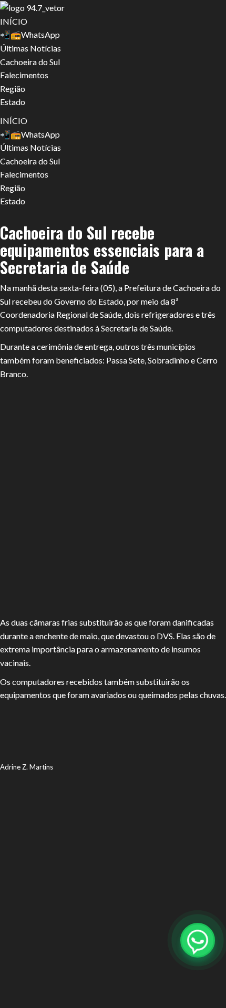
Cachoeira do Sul (30, 62)
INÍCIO (13, 21)
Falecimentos (24, 75)
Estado (12, 102)
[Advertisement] (113, 498)
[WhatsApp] (197, 940)
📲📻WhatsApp (30, 34)
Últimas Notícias (30, 48)
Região (12, 88)
